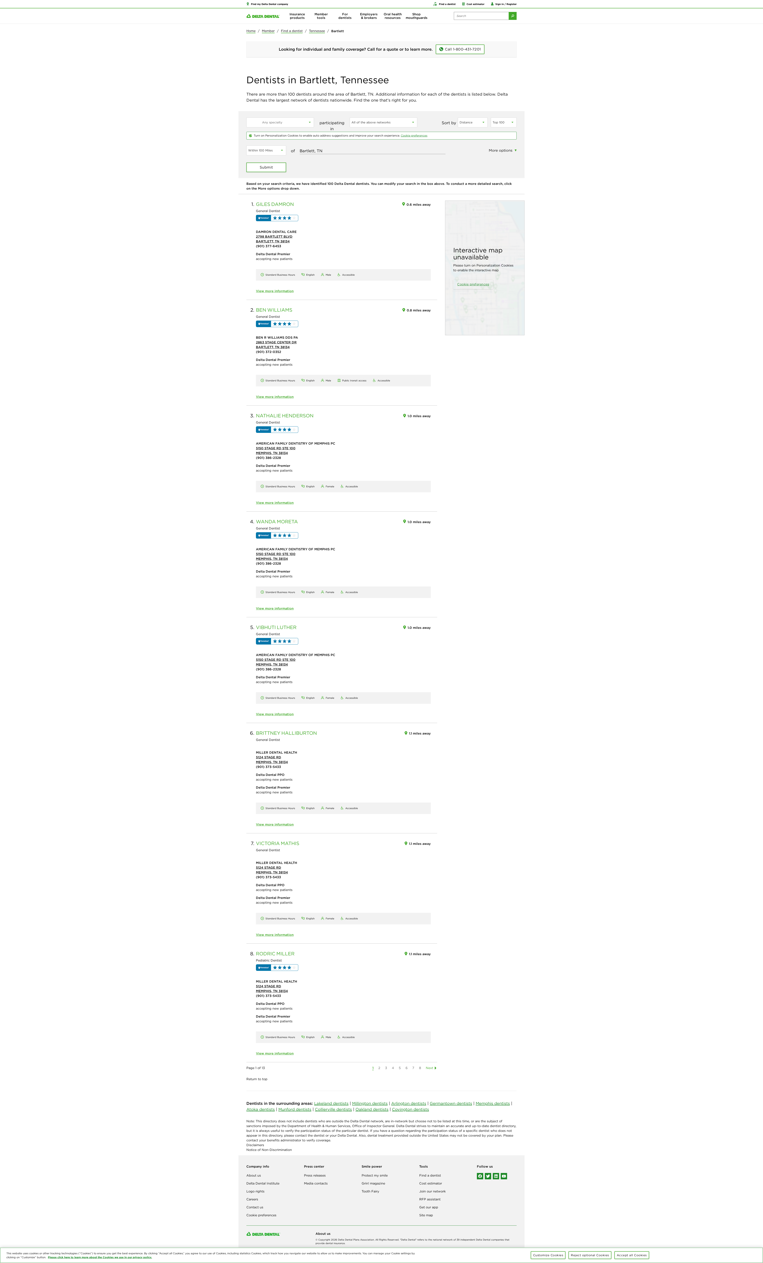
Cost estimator (430, 1183)
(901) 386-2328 (268, 458)
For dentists (344, 16)
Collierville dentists (333, 1109)
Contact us (254, 1207)
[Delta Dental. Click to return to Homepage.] (263, 16)
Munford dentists (294, 1109)
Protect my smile (375, 1175)
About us (253, 1175)
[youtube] (504, 1176)
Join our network (432, 1191)
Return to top (256, 1079)
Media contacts (316, 1183)
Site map (426, 1215)
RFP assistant (430, 1199)
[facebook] (480, 1176)
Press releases (315, 1175)
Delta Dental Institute (262, 1183)
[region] (381, 1255)
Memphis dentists (493, 1103)
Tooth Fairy (370, 1191)
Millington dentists (370, 1103)
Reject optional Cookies (590, 1255)
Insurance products (297, 16)
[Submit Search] (513, 16)
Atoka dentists (260, 1109)
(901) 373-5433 (268, 767)
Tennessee (317, 31)
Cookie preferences (414, 135)
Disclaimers (255, 1145)
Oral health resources (393, 16)
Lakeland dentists (331, 1103)
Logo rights (255, 1191)
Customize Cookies (548, 1255)
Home (251, 31)
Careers (252, 1199)
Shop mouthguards (416, 16)
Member (268, 31)
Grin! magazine (373, 1183)
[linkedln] (496, 1176)
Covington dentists (410, 1109)
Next (429, 1068)
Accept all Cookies (632, 1255)
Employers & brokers (369, 16)
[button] (267, 4)
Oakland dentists (371, 1109)
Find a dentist (292, 31)
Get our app (428, 1207)
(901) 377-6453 (268, 246)
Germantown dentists (451, 1103)
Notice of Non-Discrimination (269, 1150)
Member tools (321, 16)
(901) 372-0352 (268, 352)
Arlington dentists (408, 1103)
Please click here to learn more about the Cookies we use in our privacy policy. (100, 1257)
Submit (266, 167)
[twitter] (488, 1176)
